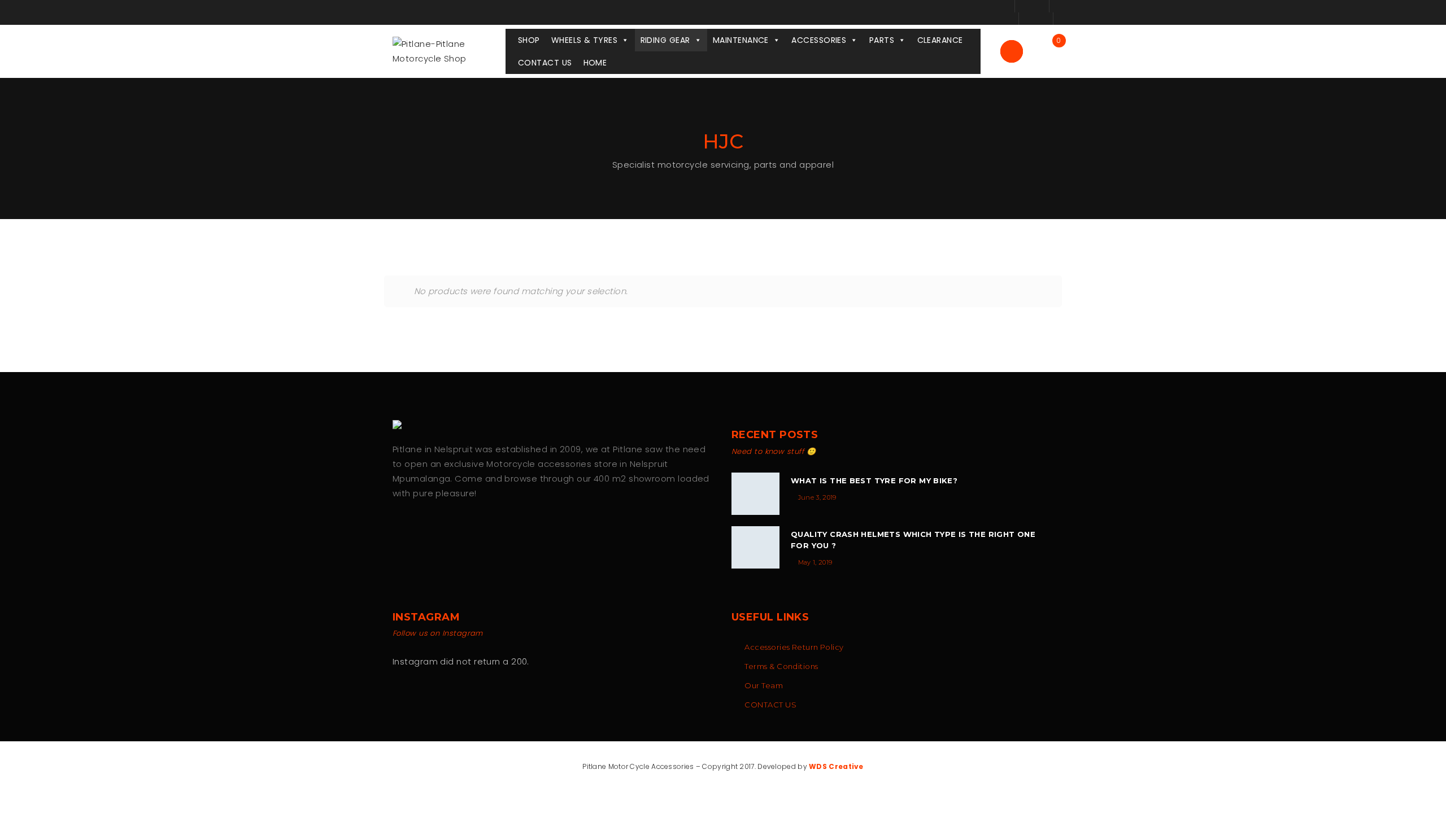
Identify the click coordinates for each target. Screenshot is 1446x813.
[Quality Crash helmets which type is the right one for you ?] (755, 547)
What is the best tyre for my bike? (874, 480)
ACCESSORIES (818, 40)
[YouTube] (445, 529)
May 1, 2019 (815, 562)
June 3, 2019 (817, 497)
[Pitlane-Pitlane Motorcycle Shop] (449, 50)
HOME (595, 62)
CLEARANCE (940, 40)
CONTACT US (545, 62)
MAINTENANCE (741, 40)
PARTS (881, 40)
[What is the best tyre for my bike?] (755, 494)
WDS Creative (836, 766)
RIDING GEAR (665, 40)
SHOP (529, 40)
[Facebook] (397, 529)
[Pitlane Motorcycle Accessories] (401, 424)
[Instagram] (421, 529)
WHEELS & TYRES (584, 40)
